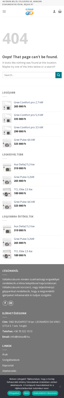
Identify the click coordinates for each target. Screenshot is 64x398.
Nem (26, 393)
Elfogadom (14, 393)
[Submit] (58, 75)
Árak (5, 354)
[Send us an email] (10, 303)
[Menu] (4, 11)
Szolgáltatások (11, 360)
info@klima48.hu (20, 336)
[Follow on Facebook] (5, 303)
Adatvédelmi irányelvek (45, 393)
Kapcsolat (8, 365)
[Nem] (60, 387)
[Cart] (60, 11)
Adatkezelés (9, 371)
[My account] (54, 11)
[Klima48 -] (29, 11)
